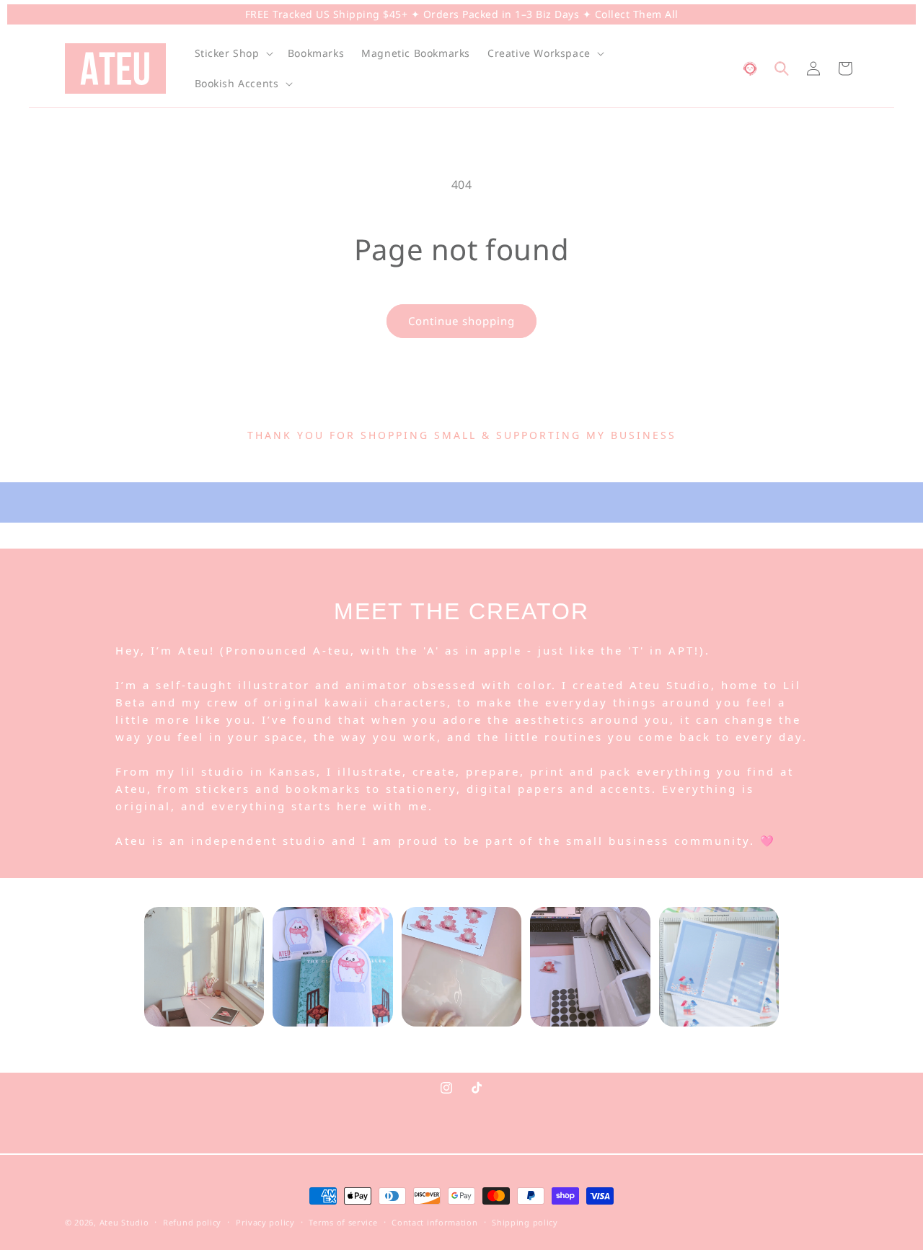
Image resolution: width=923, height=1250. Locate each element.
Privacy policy (265, 1222)
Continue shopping (461, 321)
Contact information (434, 1222)
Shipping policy (525, 1222)
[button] (232, 53)
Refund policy (192, 1222)
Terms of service (343, 1222)
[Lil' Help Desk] (750, 68)
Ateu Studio (124, 1222)
